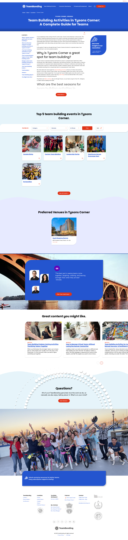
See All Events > (64, 193)
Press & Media (26, 499)
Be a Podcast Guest (69, 500)
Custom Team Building (53, 154)
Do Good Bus (27, 182)
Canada (39, 501)
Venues (24, 72)
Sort (98, 128)
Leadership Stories (72, 154)
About (27, 12)
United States (40, 499)
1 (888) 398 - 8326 (83, 499)
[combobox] (40, 128)
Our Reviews (26, 501)
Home (23, 12)
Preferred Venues (41, 505)
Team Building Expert (28, 74)
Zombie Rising (28, 154)
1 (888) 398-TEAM (83, 497)
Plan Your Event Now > (63, 294)
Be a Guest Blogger (55, 510)
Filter (87, 128)
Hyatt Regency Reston (60, 238)
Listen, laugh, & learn (70, 497)
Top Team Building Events (27, 67)
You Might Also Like (27, 77)
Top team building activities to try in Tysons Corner (27, 51)
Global (39, 503)
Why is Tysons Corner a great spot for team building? (28, 39)
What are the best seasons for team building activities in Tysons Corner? (27, 45)
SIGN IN (124, 1)
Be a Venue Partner (55, 507)
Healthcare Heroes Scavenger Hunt (94, 155)
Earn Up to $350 (55, 499)
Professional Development (80, 6)
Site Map (68, 535)
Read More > (61, 94)
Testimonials (26, 70)
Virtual (39, 497)
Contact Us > (101, 6)
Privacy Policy (61, 535)
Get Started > (64, 401)
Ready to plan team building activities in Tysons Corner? (27, 62)
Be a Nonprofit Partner (56, 509)
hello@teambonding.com (84, 503)
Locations (33, 12)
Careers (25, 497)
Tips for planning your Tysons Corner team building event (27, 57)
